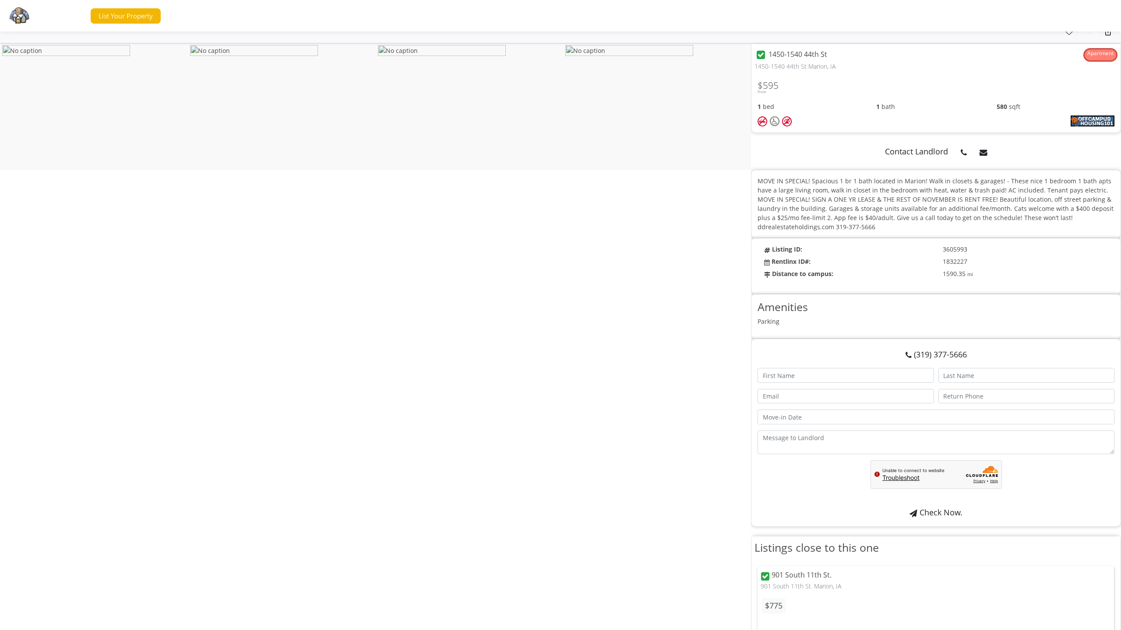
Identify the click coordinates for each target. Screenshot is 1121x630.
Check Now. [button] (939, 512)
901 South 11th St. (802, 575)
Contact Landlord (916, 151)
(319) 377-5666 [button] (939, 354)
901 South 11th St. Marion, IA (801, 586)
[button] (67, 16)
